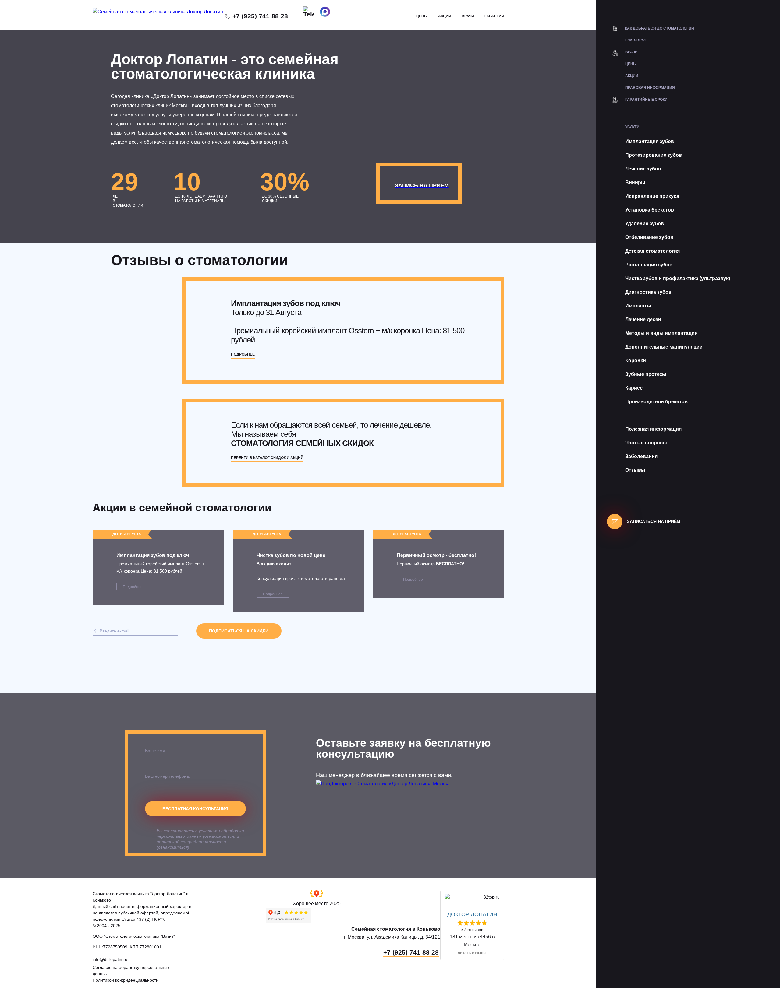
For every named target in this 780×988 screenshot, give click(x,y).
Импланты (638, 305)
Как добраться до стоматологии (659, 28)
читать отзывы (472, 952)
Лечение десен (643, 319)
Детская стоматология (652, 251)
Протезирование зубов (653, 155)
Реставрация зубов (648, 264)
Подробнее (133, 587)
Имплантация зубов (649, 141)
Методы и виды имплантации (661, 333)
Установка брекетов (649, 209)
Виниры (635, 182)
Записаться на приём (653, 521)
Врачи (468, 16)
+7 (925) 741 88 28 (260, 16)
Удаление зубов (644, 223)
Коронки (635, 360)
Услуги (632, 127)
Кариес (634, 388)
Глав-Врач (635, 40)
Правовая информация (650, 88)
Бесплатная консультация (195, 808)
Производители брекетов (656, 401)
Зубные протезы (645, 374)
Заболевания (641, 456)
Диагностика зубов (648, 292)
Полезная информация (653, 429)
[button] (316, 899)
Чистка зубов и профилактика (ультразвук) (677, 278)
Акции (444, 16)
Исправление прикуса (652, 196)
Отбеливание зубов (649, 237)
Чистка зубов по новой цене (291, 555)
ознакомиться (219, 836)
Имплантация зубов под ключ (152, 555)
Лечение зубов (643, 168)
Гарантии (494, 16)
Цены (422, 16)
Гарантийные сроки (646, 99)
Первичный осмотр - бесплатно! (436, 555)
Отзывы (635, 470)
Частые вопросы (646, 442)
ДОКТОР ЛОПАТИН (472, 914)
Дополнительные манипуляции (664, 346)
